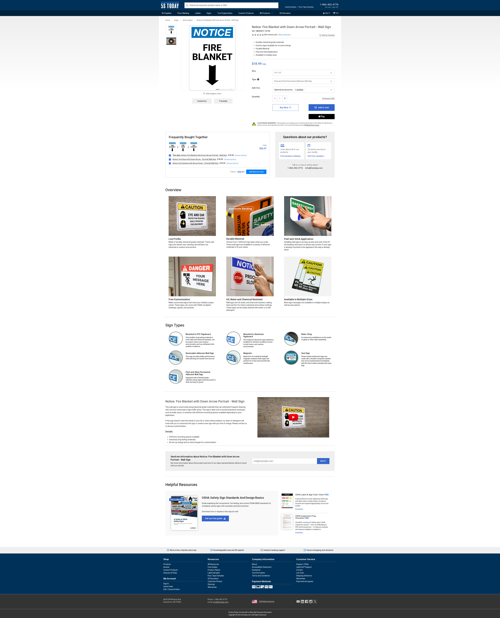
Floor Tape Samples (306, 7)
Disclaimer (256, 570)
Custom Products (246, 13)
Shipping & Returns (304, 576)
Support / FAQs (302, 564)
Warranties (212, 587)
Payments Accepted (304, 581)
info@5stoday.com (314, 168)
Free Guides (212, 567)
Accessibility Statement (261, 567)
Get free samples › (316, 156)
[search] (231, 5)
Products (167, 564)
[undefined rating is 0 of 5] (258, 35)
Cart (336, 13)
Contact (299, 570)
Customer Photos (215, 581)
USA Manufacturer (266, 601)
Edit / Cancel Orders (171, 589)
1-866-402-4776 (329, 4)
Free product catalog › (290, 156)
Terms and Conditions (261, 576)
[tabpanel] (304, 502)
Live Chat (300, 573)
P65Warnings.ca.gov (311, 125)
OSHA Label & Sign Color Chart (309, 494)
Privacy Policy (233, 612)
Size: (254, 71)
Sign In (327, 13)
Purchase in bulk (328, 98)
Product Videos (214, 570)
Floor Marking (183, 13)
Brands (166, 567)
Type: (254, 79)
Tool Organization (224, 13)
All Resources (213, 564)
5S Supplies (166, 13)
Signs (209, 13)
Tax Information (258, 573)
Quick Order (168, 586)
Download (298, 509)
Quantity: (256, 96)
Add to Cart (323, 107)
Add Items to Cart (256, 172)
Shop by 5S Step (170, 573)
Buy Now (284, 107)
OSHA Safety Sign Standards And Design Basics (233, 497)
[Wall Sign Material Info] (258, 79)
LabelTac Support (304, 567)
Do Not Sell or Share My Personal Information (255, 612)
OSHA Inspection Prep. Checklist (305, 517)
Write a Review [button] (285, 35)
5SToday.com (246, 615)
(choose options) (241, 155)
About (254, 564)
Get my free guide (214, 518)
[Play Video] (171, 41)
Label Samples (290, 7)
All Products (265, 13)
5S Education (285, 13)
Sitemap (211, 584)
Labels (198, 13)
